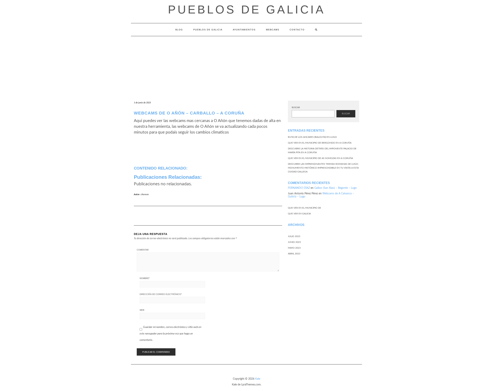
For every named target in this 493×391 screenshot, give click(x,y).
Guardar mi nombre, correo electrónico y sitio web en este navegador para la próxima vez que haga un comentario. (170, 333)
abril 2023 (294, 253)
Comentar (143, 250)
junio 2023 (294, 242)
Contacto (297, 29)
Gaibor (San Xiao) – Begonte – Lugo (335, 188)
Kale (257, 379)
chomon (145, 194)
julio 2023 (294, 236)
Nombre (145, 278)
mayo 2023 (294, 248)
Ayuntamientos (244, 29)
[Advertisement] (246, 65)
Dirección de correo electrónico (161, 294)
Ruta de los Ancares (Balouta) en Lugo (312, 137)
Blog (179, 29)
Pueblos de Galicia (246, 9)
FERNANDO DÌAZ (299, 188)
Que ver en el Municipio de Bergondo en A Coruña (319, 143)
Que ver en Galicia (299, 213)
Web (142, 310)
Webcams (272, 29)
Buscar (296, 107)
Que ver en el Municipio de (304, 208)
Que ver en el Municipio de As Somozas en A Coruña (320, 158)
